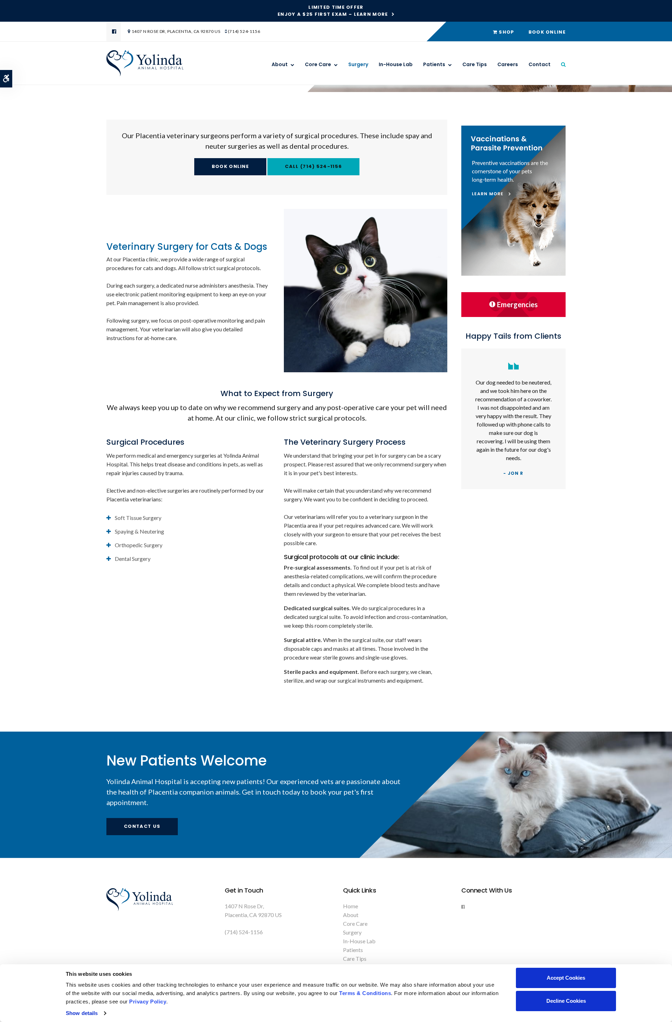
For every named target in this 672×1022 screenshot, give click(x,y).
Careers (507, 64)
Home (350, 906)
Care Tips (474, 64)
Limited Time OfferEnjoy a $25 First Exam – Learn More (333, 11)
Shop (505, 32)
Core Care (318, 64)
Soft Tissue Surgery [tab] (138, 517)
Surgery (358, 64)
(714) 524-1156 (244, 31)
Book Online (547, 32)
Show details (82, 1013)
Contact (539, 64)
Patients (434, 64)
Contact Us (142, 826)
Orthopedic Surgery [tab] (138, 545)
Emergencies (517, 304)
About (280, 64)
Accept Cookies (566, 978)
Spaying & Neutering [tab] (139, 531)
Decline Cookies (566, 1001)
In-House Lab (396, 64)
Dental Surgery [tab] (132, 558)
